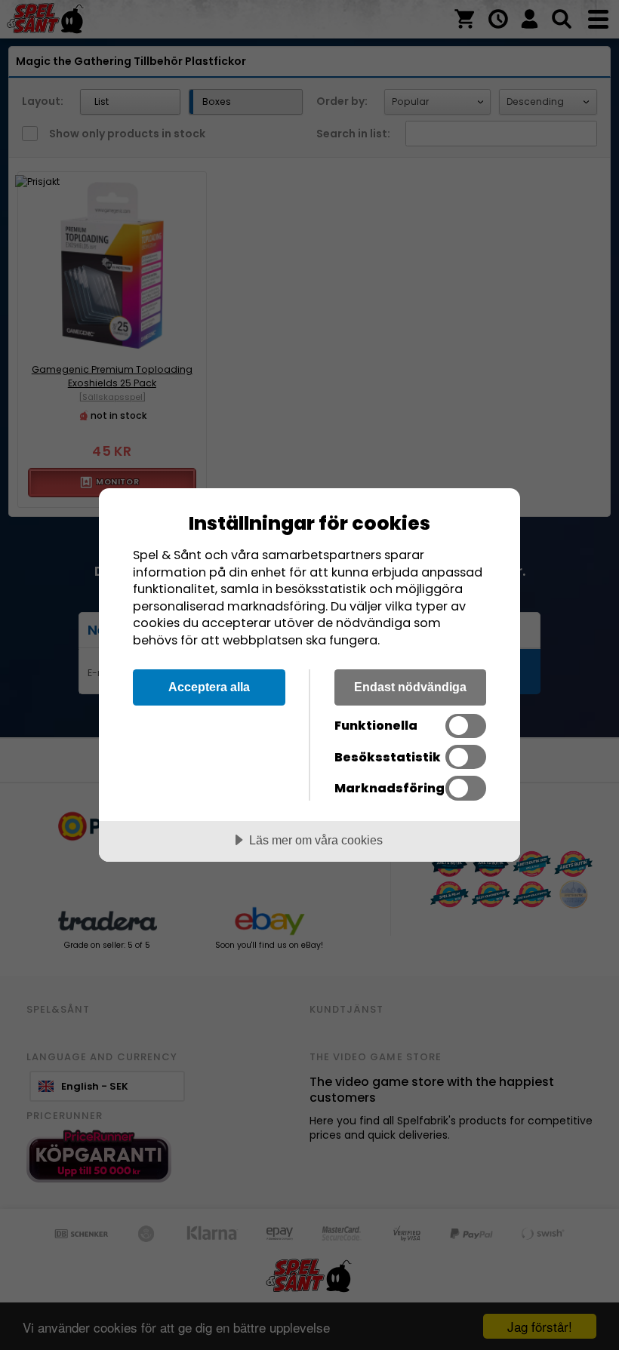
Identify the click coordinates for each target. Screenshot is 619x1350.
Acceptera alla (209, 686)
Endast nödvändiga (410, 686)
